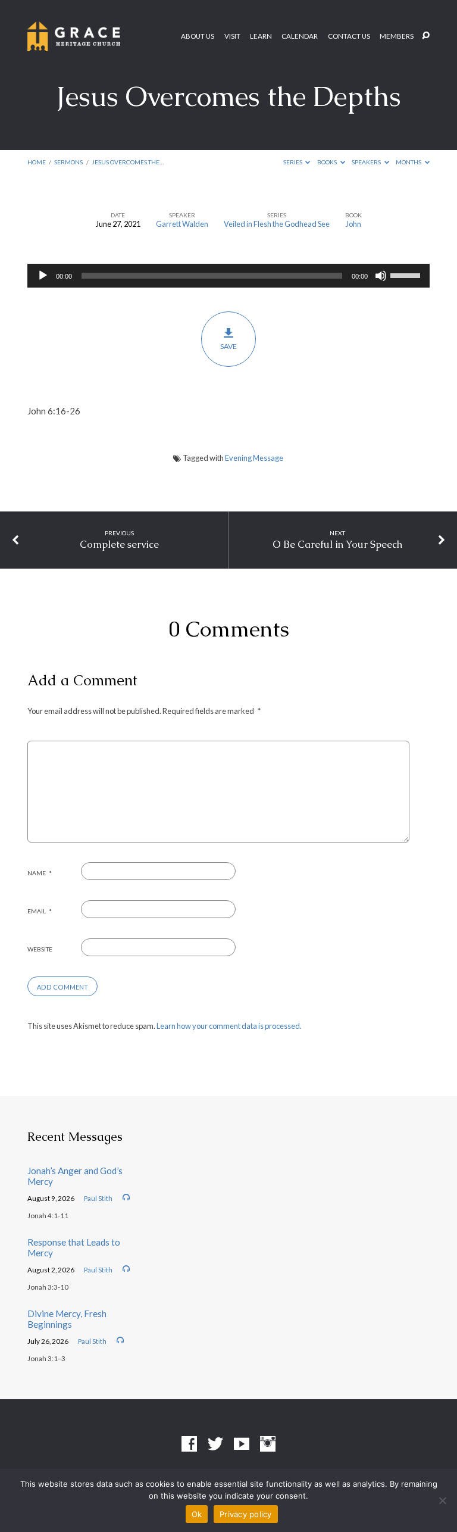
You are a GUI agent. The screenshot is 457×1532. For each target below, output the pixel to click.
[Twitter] (215, 1444)
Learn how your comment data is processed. (229, 1026)
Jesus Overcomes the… (128, 162)
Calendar (299, 36)
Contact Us (349, 36)
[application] (228, 276)
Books (327, 162)
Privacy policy (246, 1514)
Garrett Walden (182, 224)
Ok (197, 1514)
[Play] (43, 276)
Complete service (119, 544)
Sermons (68, 162)
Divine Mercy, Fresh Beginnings (67, 1319)
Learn (261, 36)
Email (39, 911)
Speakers (367, 162)
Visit (232, 36)
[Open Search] (426, 36)
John (353, 224)
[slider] (407, 274)
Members (397, 36)
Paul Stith (98, 1198)
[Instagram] (268, 1444)
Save (228, 346)
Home (36, 162)
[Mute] (381, 276)
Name (39, 872)
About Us (197, 36)
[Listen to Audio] (126, 1197)
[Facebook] (189, 1444)
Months (409, 162)
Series (293, 162)
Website (39, 949)
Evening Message (254, 458)
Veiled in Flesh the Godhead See (277, 224)
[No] (442, 1500)
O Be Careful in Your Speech (337, 544)
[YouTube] (241, 1444)
